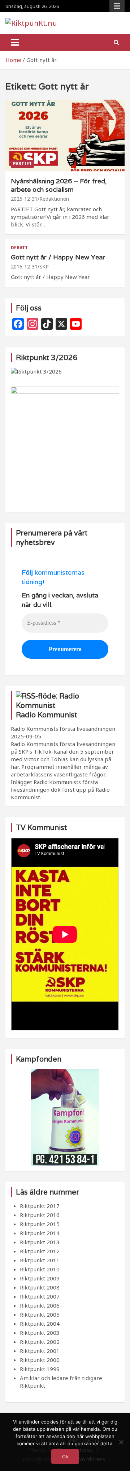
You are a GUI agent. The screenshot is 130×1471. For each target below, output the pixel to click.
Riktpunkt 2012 (40, 1251)
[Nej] (121, 1442)
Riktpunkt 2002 (40, 1341)
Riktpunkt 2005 (40, 1314)
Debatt (19, 248)
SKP (44, 266)
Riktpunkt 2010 (40, 1269)
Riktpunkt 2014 (40, 1233)
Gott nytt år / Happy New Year (58, 257)
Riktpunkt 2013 (40, 1242)
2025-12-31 (24, 198)
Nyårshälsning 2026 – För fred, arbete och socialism (59, 185)
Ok (65, 1456)
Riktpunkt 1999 (40, 1368)
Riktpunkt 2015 (40, 1224)
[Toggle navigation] (14, 42)
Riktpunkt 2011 (40, 1260)
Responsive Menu (117, 6)
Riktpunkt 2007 (40, 1296)
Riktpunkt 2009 (40, 1278)
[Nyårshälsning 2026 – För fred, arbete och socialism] (65, 135)
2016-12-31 (24, 266)
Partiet (22, 164)
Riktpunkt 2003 (40, 1332)
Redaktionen (54, 198)
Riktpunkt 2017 (40, 1205)
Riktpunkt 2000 (40, 1359)
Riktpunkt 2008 (40, 1287)
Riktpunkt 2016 (40, 1214)
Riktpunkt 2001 (40, 1350)
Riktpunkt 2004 (40, 1323)
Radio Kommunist (46, 715)
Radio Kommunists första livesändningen (63, 728)
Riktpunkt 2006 (40, 1305)
